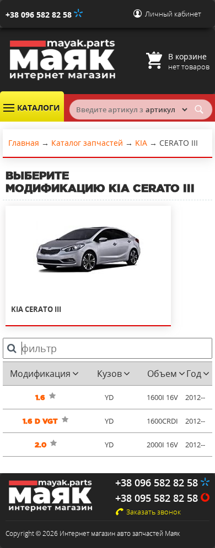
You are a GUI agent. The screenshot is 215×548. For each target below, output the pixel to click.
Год (193, 374)
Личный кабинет (173, 14)
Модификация (40, 374)
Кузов (109, 374)
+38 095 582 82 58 (158, 498)
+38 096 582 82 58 (40, 14)
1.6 (40, 397)
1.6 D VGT (40, 421)
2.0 (40, 445)
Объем (162, 374)
